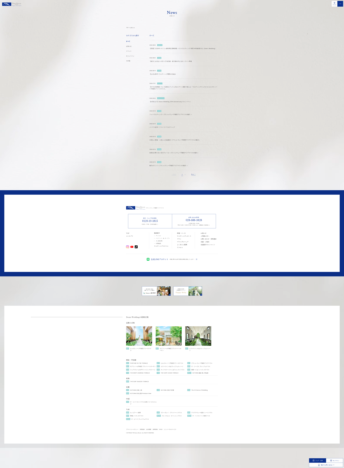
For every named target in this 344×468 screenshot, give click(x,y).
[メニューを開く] (340, 4)
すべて (128, 41)
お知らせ (129, 46)
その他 (128, 61)
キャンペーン (130, 56)
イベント (129, 51)
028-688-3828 (194, 220)
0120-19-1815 (150, 221)
